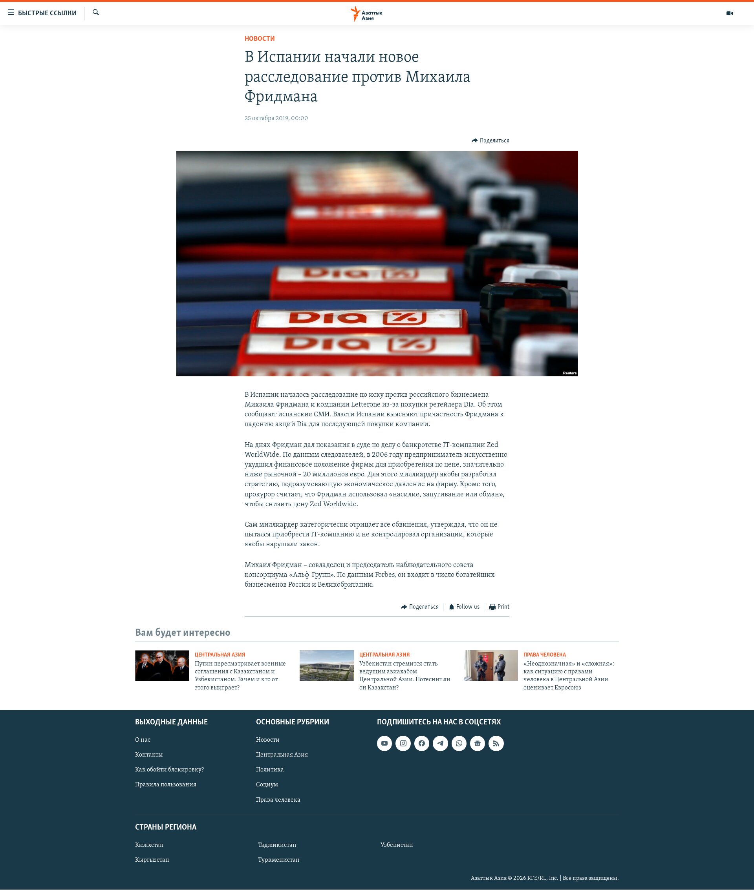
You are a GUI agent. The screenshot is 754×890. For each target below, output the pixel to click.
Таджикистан (277, 845)
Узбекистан (397, 845)
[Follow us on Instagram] (402, 743)
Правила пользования (165, 785)
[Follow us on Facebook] (421, 743)
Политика (270, 770)
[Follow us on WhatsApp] (459, 743)
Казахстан (149, 845)
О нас (142, 740)
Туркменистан (279, 860)
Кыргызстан (152, 860)
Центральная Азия (220, 655)
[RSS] (496, 743)
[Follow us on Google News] (477, 743)
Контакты (149, 755)
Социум (267, 785)
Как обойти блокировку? (169, 770)
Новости (260, 39)
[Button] (490, 141)
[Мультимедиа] (729, 13)
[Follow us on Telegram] (440, 743)
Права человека (544, 655)
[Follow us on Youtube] (384, 743)
